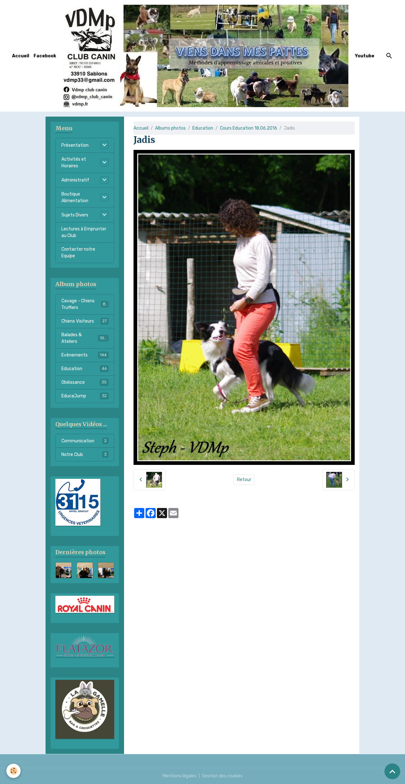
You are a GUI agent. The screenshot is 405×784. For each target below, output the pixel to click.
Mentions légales (179, 776)
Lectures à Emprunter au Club (83, 232)
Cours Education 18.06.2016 (248, 128)
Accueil (20, 56)
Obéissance (84, 382)
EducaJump (84, 396)
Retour (244, 479)
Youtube (364, 56)
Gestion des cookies (222, 776)
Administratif (75, 180)
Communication (84, 441)
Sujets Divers (74, 215)
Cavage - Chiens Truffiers (84, 304)
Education (202, 128)
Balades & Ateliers (84, 338)
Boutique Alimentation (74, 197)
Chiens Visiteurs (84, 321)
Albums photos (170, 128)
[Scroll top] (392, 771)
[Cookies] (13, 771)
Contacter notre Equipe (78, 253)
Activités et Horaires (73, 163)
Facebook (45, 56)
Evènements (84, 355)
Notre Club (84, 454)
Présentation (75, 145)
